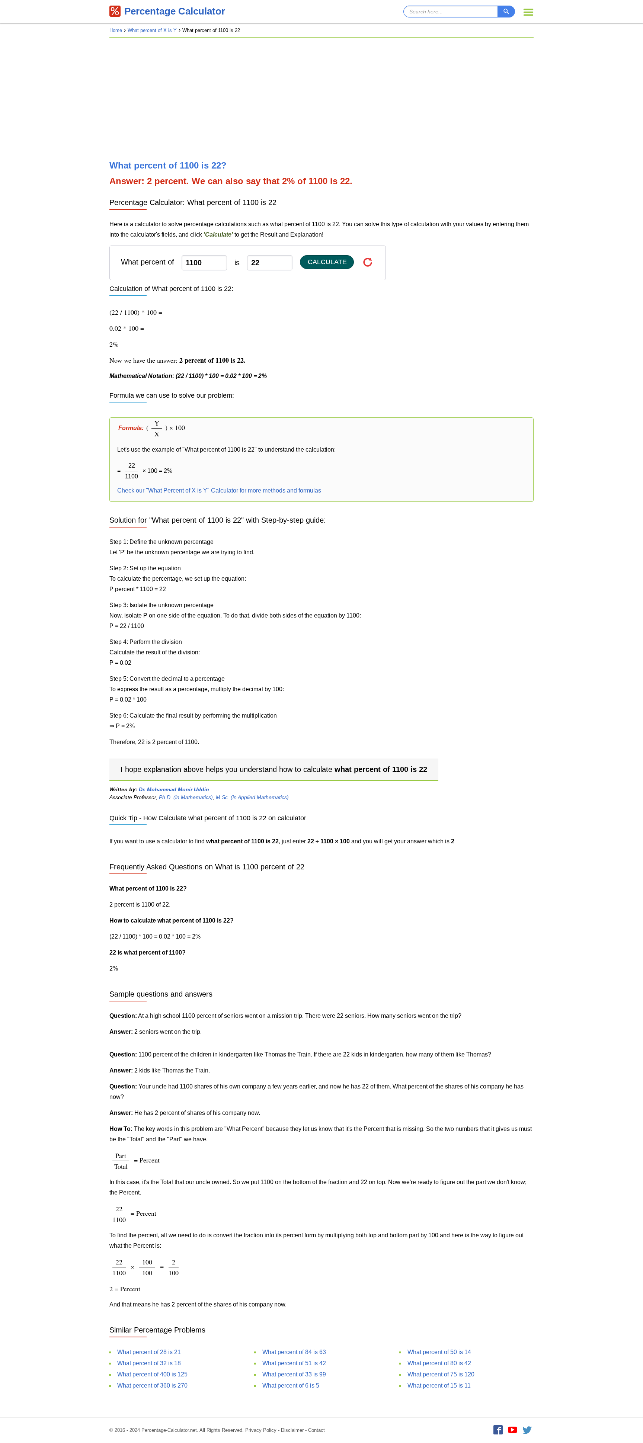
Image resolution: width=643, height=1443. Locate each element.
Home (115, 30)
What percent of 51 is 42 (294, 1363)
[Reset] (367, 262)
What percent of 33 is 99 (294, 1374)
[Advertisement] (321, 99)
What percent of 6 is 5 (290, 1385)
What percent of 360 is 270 (152, 1385)
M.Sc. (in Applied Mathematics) (252, 797)
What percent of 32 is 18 (149, 1363)
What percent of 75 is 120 (440, 1374)
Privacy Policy (260, 1430)
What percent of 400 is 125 (152, 1374)
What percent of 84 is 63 (294, 1352)
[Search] (506, 11)
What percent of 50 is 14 (439, 1352)
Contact (316, 1430)
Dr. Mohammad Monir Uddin (174, 789)
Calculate (327, 262)
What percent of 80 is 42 (439, 1363)
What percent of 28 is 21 (149, 1352)
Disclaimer (292, 1430)
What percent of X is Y (152, 30)
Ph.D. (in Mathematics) (186, 797)
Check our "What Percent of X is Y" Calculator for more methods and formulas (219, 490)
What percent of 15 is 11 (439, 1385)
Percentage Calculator (174, 11)
